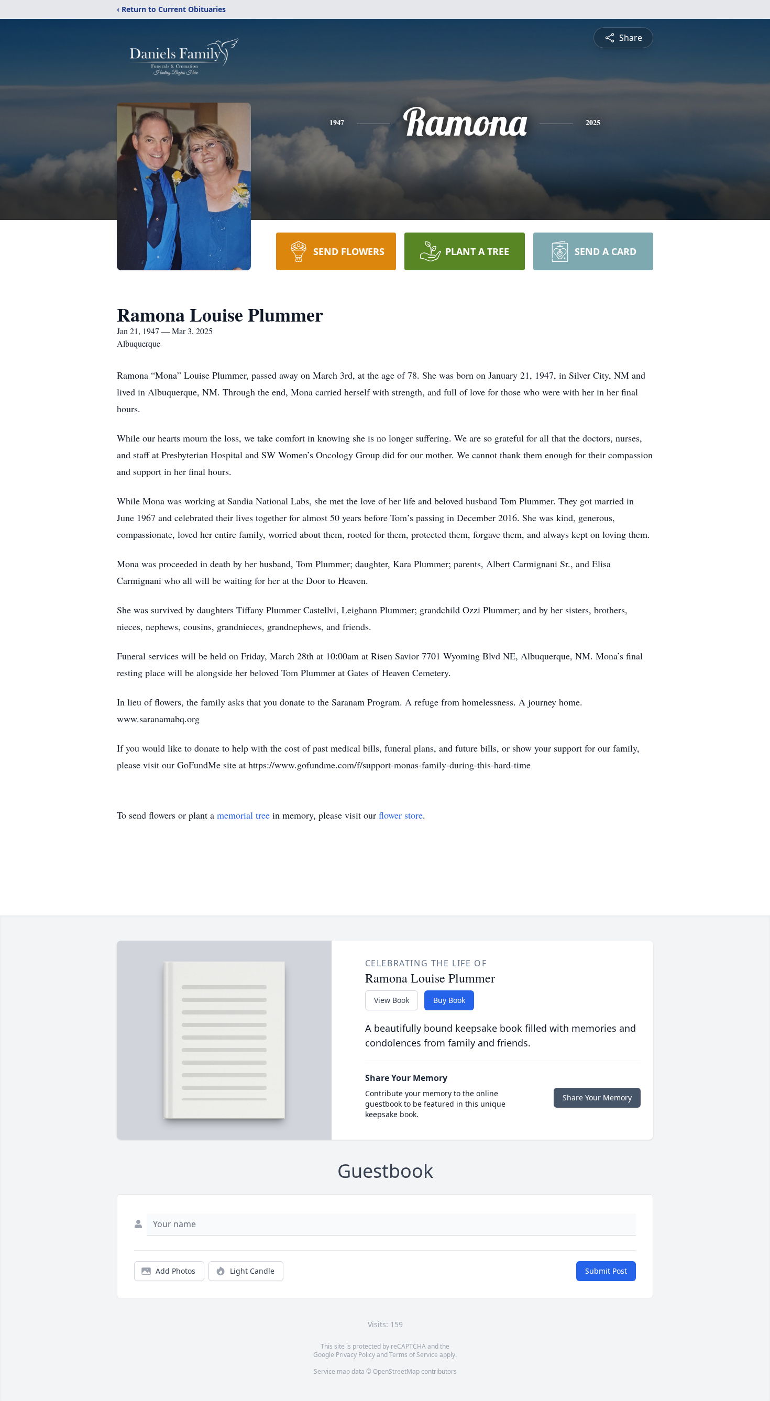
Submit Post (606, 1271)
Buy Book (449, 1000)
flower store (401, 815)
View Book (391, 1000)
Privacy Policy (355, 1354)
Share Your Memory (597, 1097)
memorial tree (243, 815)
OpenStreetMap (396, 1371)
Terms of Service (413, 1354)
